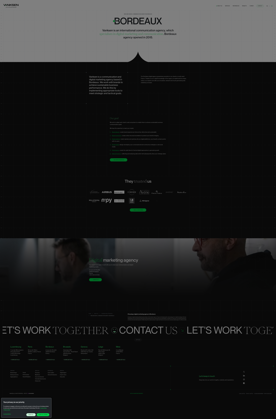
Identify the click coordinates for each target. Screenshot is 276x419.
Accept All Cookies (43, 414)
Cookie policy (43, 408)
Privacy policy (7, 410)
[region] (26, 408)
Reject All (31, 414)
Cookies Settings (7, 414)
